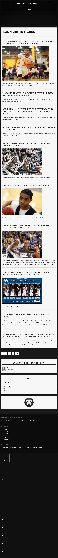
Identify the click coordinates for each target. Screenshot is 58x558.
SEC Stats (6, 389)
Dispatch (6, 435)
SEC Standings (7, 387)
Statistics (6, 433)
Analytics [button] (4, 533)
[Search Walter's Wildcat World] (55, 4)
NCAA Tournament (9, 383)
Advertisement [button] (5, 541)
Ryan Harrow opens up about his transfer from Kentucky (27, 144)
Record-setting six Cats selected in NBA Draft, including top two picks (26, 273)
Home (5, 429)
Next (17, 353)
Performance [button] (4, 525)
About (5, 437)
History (6, 431)
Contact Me (7, 439)
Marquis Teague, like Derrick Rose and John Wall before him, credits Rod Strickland (28, 335)
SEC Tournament (8, 391)
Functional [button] (4, 517)
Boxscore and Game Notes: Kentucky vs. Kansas (25, 315)
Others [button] (3, 549)
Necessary (5, 479)
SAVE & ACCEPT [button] (6, 555)
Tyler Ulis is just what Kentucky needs (25, 185)
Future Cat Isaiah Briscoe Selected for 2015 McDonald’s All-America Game (28, 42)
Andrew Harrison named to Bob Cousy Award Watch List (28, 128)
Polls (5, 385)
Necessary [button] (4, 477)
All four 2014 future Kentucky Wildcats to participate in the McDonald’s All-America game (28, 111)
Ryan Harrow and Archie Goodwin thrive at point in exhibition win (28, 226)
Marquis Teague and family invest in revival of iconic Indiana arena (28, 94)
